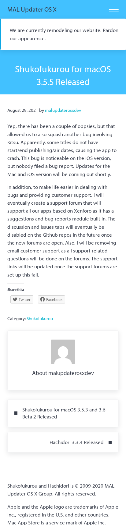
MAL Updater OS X (32, 9)
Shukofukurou (40, 318)
